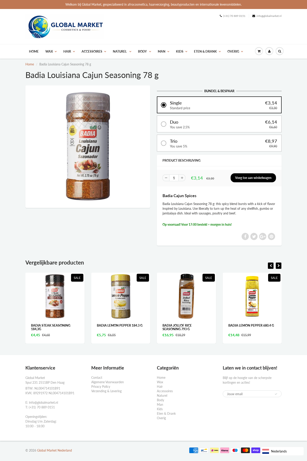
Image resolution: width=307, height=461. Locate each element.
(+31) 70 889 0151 (234, 16)
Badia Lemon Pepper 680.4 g (251, 325)
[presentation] (271, 266)
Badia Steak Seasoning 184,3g (50, 327)
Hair (67, 51)
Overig (233, 51)
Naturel (120, 51)
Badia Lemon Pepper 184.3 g (119, 325)
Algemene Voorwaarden (107, 382)
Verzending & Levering (106, 391)
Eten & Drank (205, 51)
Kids (179, 51)
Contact (96, 377)
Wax (49, 51)
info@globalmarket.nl (269, 16)
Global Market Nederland (54, 450)
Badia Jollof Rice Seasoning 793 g (177, 327)
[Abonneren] (276, 394)
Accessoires (92, 51)
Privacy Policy (100, 386)
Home (34, 51)
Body (142, 51)
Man (161, 51)
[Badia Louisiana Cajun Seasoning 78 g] (88, 146)
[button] (219, 105)
